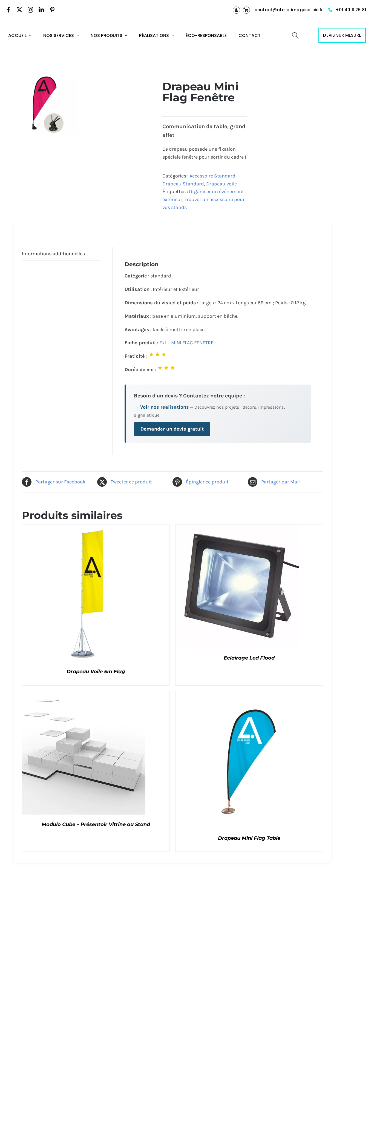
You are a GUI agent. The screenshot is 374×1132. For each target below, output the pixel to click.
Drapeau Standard (183, 184)
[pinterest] (52, 10)
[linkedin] (41, 10)
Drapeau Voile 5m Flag (96, 672)
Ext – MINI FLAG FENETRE (186, 343)
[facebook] (8, 10)
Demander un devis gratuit (172, 429)
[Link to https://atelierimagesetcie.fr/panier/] (246, 10)
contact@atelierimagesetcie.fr (289, 10)
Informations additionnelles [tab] (53, 254)
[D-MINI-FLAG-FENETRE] (48, 104)
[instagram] (30, 10)
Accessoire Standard (212, 176)
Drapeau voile (221, 184)
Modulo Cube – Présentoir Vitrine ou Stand (96, 824)
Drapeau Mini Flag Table (249, 838)
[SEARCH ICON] (295, 35)
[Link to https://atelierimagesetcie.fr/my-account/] (236, 10)
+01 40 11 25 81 (351, 10)
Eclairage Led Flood (249, 658)
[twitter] (19, 10)
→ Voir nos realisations (161, 407)
